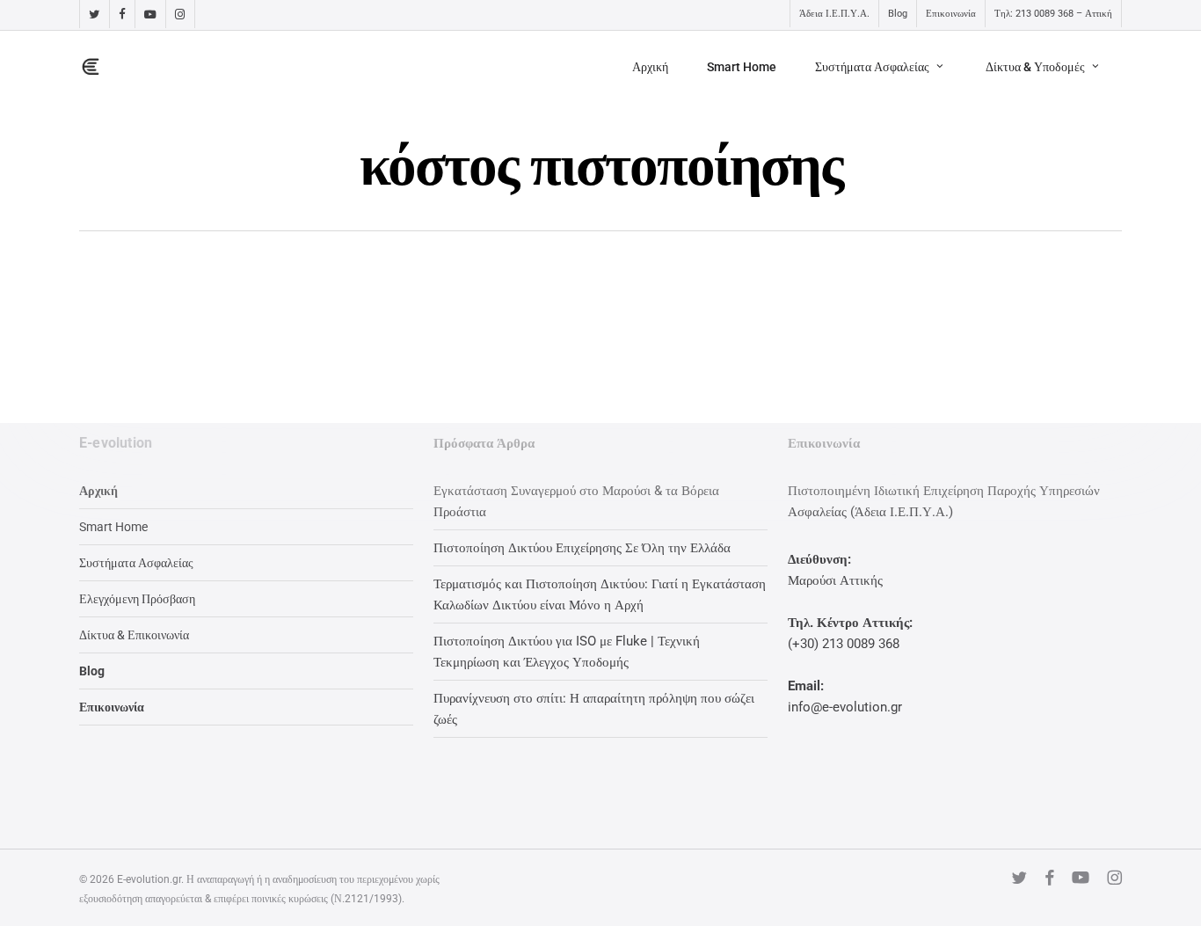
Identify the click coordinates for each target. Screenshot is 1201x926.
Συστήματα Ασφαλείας (136, 563)
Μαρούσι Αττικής (835, 580)
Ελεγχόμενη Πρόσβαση (137, 599)
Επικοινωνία (111, 707)
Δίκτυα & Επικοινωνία (134, 635)
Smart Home (113, 527)
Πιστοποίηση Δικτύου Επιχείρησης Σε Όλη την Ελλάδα (582, 548)
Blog (92, 671)
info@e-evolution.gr (845, 707)
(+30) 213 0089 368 (843, 644)
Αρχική (98, 491)
